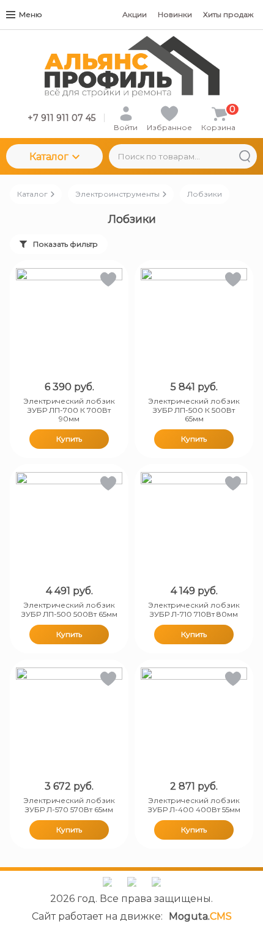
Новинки (175, 14)
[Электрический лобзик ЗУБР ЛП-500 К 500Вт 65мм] (194, 321)
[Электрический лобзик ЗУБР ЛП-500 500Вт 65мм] (69, 525)
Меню (30, 14)
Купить (69, 438)
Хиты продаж (228, 14)
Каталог (49, 156)
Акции (134, 14)
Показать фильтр (65, 244)
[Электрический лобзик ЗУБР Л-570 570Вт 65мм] (69, 721)
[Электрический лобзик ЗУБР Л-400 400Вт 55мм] (194, 721)
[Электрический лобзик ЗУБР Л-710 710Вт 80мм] (194, 525)
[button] (107, 281)
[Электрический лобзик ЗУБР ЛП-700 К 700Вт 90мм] (69, 321)
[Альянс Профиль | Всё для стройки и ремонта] (132, 67)
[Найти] (244, 156)
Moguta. (200, 916)
